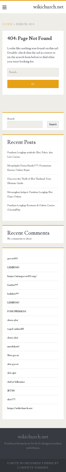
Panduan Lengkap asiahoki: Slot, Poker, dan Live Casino (30, 154)
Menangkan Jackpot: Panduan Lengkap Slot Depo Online (30, 194)
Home (7, 24)
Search (10, 118)
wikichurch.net (48, 7)
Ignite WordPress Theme (30, 463)
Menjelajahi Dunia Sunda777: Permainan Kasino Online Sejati (29, 168)
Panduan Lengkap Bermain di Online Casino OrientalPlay (31, 207)
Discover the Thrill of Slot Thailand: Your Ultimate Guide (29, 181)
